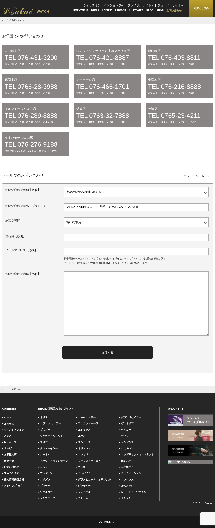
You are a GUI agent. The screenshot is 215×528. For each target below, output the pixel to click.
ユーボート (127, 466)
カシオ (82, 466)
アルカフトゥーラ (88, 423)
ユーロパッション (131, 473)
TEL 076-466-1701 (102, 87)
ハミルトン (127, 448)
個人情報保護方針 (14, 479)
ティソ (125, 435)
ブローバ (45, 485)
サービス (9, 448)
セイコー (126, 429)
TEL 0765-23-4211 (174, 116)
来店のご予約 (11, 473)
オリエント (84, 448)
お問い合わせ (174, 10)
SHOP (160, 10)
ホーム (5, 20)
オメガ (44, 442)
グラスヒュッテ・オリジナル (94, 479)
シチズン (45, 479)
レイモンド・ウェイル (133, 491)
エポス (82, 435)
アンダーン (46, 473)
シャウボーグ (47, 497)
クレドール (84, 491)
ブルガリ (45, 429)
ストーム (83, 497)
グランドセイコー (131, 417)
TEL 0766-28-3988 (31, 87)
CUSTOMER (136, 10)
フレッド (83, 454)
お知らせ (9, 423)
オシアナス (84, 442)
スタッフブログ (13, 485)
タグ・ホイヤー (49, 448)
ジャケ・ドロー (87, 417)
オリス (44, 417)
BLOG (149, 10)
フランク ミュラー (50, 423)
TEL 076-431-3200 (31, 58)
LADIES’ (107, 10)
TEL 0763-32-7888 (102, 116)
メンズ (8, 435)
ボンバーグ (127, 460)
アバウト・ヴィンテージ (54, 460)
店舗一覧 (9, 460)
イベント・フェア (14, 429)
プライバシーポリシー (198, 176)
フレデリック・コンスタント (137, 454)
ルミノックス (128, 485)
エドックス (84, 429)
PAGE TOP (110, 522)
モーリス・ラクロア (89, 460)
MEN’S (95, 10)
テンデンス (127, 442)
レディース (10, 442)
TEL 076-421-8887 (102, 58)
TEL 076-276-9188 (31, 144)
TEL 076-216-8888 (174, 87)
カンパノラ (84, 473)
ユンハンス (127, 479)
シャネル (45, 454)
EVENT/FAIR (80, 10)
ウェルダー (46, 491)
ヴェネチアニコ (130, 423)
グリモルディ (85, 485)
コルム (44, 466)
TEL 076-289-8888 (31, 116)
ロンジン (126, 497)
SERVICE (120, 10)
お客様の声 (10, 454)
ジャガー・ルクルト (51, 435)
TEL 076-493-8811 (174, 58)
